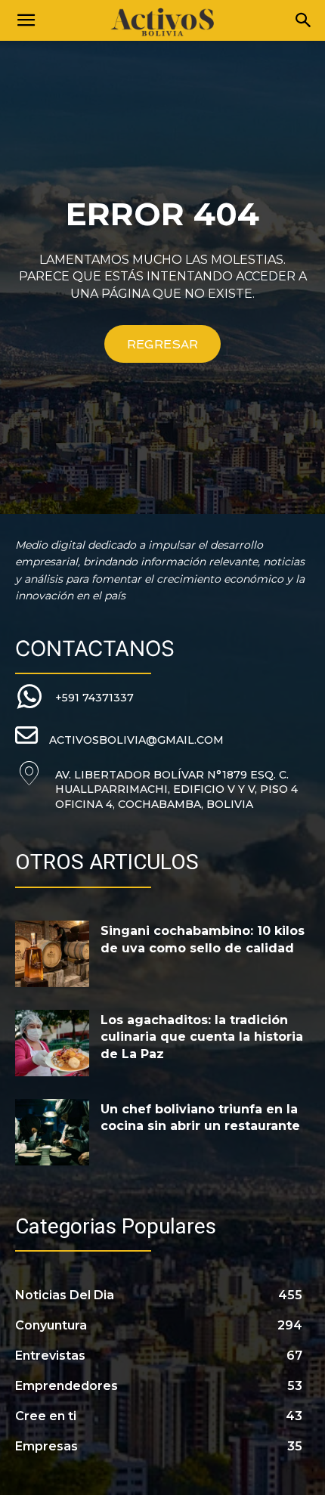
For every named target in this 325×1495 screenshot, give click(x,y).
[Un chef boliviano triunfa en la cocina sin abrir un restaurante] (52, 1132)
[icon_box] (74, 697)
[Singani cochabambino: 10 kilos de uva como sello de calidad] (52, 954)
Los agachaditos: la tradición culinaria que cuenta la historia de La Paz (202, 1037)
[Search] (304, 20)
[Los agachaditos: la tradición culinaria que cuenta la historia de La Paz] (52, 1043)
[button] (26, 20)
